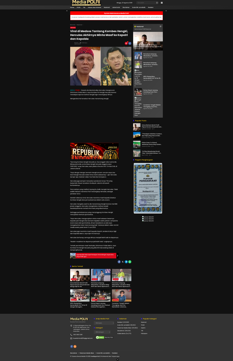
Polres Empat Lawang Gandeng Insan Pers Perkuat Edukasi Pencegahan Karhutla (100, 305)
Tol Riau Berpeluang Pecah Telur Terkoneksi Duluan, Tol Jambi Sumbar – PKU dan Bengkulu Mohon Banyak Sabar (152, 152)
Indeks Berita (121, 333)
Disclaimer (120, 331)
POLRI (142, 325)
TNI (142, 331)
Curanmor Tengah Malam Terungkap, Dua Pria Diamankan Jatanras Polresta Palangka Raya (120, 305)
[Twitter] (122, 261)
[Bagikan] (129, 43)
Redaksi (76, 42)
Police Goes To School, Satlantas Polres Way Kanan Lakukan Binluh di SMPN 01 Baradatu (151, 143)
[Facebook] (119, 261)
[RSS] (75, 346)
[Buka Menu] (162, 3)
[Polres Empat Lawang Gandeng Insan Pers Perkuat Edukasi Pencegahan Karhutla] (100, 295)
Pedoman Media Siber (124, 328)
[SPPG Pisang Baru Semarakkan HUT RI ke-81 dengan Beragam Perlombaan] (80, 295)
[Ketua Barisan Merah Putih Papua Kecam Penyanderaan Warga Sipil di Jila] (80, 275)
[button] (157, 2)
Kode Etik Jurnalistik (123, 325)
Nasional (73, 27)
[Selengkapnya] (160, 26)
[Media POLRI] (86, 3)
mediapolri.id (95, 356)
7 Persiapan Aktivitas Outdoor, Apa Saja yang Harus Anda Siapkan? (152, 135)
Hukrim (143, 328)
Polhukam (144, 333)
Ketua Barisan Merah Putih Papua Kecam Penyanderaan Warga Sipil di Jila (80, 284)
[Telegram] (126, 261)
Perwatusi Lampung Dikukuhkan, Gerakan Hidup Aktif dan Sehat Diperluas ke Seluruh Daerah (100, 284)
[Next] (159, 188)
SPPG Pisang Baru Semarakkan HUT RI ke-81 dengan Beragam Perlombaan (78, 305)
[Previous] (137, 188)
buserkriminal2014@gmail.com (83, 338)
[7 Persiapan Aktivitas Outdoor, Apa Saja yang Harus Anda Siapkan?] (136, 135)
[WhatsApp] (129, 261)
